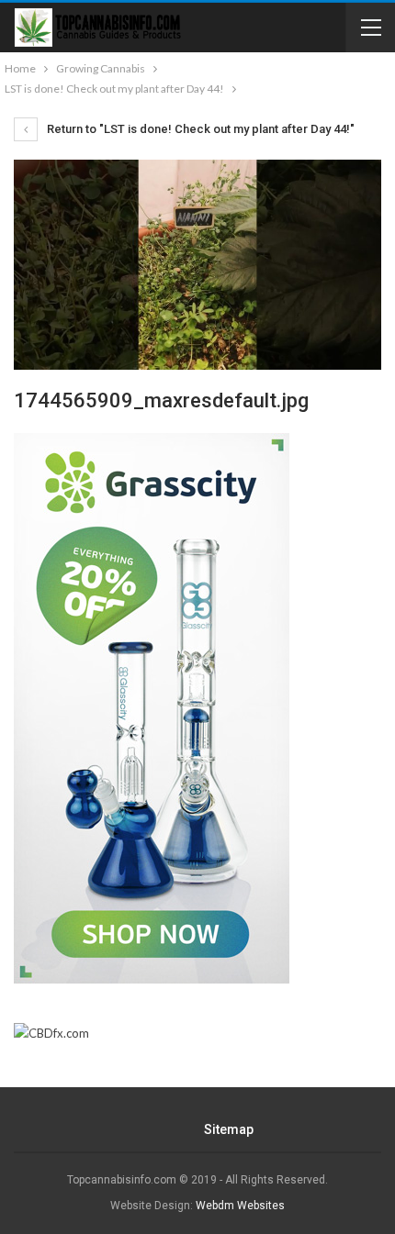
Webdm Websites (240, 1205)
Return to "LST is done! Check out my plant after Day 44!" (199, 129)
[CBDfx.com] (51, 1034)
